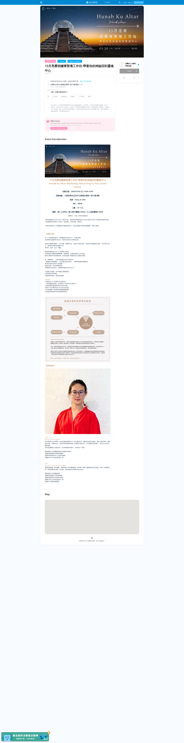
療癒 (89, 96)
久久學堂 (54, 96)
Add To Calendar (86, 81)
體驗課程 (64, 96)
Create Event (139, 2)
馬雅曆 (73, 96)
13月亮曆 (81, 96)
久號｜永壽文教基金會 (58, 92)
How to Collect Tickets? (59, 128)
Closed (129, 71)
